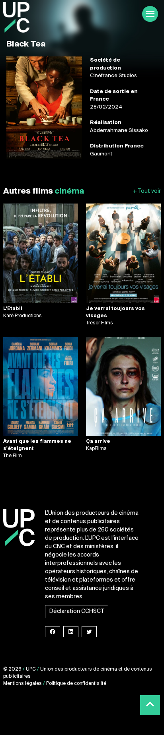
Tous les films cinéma (147, 191)
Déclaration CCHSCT (76, 611)
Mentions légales (22, 683)
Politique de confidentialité (76, 683)
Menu (150, 14)
